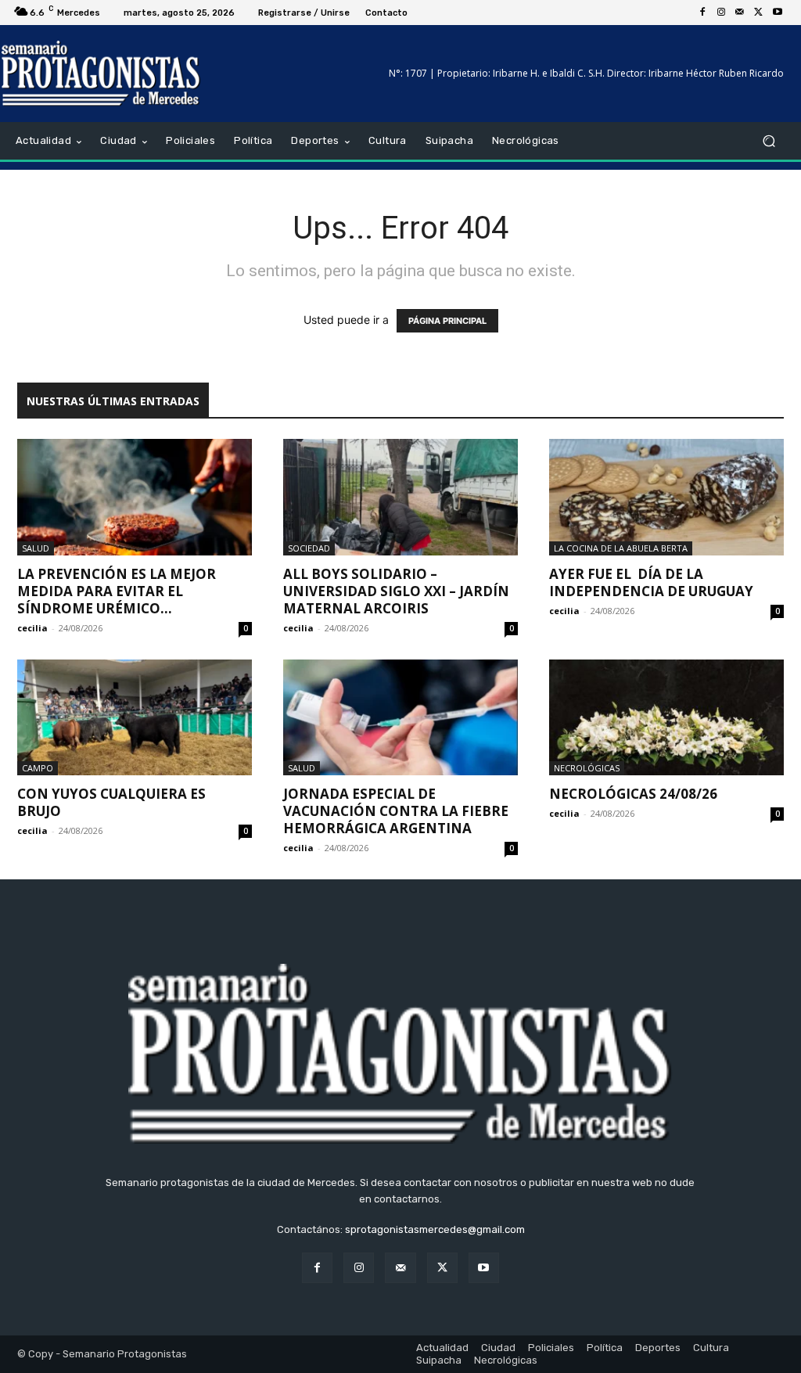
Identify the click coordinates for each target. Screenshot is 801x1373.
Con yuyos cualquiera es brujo (111, 802)
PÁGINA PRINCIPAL (447, 320)
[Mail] (740, 12)
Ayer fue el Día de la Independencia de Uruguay (651, 582)
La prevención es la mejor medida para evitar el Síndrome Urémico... (116, 591)
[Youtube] (777, 12)
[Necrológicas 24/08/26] (666, 717)
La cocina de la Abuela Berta (621, 548)
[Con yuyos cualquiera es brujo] (134, 717)
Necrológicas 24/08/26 (633, 794)
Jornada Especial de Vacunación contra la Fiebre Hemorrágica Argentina (395, 811)
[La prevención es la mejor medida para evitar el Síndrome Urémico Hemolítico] (134, 497)
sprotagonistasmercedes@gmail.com (435, 1229)
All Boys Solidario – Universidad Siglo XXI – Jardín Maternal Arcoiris (396, 591)
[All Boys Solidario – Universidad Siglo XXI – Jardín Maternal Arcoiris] (400, 497)
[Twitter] (758, 12)
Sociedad (309, 548)
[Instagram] (721, 12)
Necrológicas (587, 768)
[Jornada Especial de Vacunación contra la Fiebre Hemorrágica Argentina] (400, 717)
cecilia (32, 628)
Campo (37, 768)
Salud (35, 548)
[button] (768, 141)
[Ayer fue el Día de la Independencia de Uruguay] (666, 497)
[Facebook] (702, 12)
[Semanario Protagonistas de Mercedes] (101, 73)
